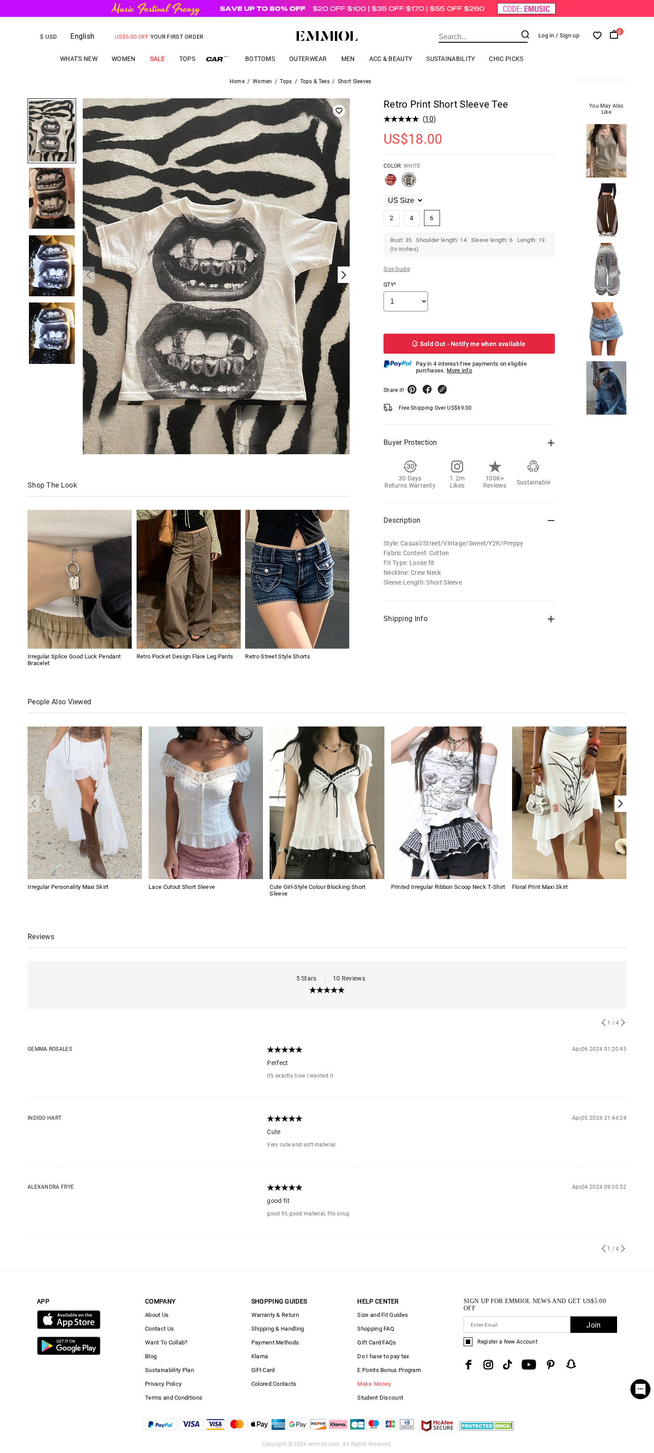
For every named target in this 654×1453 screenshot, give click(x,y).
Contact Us (159, 1328)
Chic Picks (506, 58)
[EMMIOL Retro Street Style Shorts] (297, 579)
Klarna (259, 1356)
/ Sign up (567, 35)
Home (237, 81)
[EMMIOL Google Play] (69, 1353)
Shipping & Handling (277, 1328)
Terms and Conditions (173, 1397)
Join (593, 1325)
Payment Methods (275, 1342)
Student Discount (380, 1397)
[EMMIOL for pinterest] (551, 1365)
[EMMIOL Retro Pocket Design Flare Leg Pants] (189, 579)
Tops (187, 58)
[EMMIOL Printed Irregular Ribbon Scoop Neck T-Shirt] (448, 802)
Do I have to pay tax (383, 1356)
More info (459, 370)
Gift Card (263, 1370)
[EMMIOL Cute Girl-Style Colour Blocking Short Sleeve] (327, 802)
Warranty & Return (275, 1315)
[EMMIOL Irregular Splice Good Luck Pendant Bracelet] (80, 579)
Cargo (220, 59)
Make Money (374, 1383)
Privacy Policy (163, 1383)
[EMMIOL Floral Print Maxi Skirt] (569, 802)
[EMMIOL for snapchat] (571, 1364)
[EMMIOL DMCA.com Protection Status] (486, 1431)
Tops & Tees (315, 81)
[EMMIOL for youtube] (529, 1365)
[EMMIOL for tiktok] (507, 1365)
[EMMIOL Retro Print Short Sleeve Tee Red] (390, 183)
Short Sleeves (354, 81)
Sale (157, 58)
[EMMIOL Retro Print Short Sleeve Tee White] (409, 183)
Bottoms (260, 58)
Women (124, 58)
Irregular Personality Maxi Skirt (68, 887)
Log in (546, 35)
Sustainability (450, 58)
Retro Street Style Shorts (277, 656)
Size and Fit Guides (382, 1315)
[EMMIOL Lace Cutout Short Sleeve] (206, 802)
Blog (151, 1356)
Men (348, 58)
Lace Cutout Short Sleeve (182, 887)
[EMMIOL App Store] (69, 1327)
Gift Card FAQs (376, 1342)
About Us (157, 1315)
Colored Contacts (274, 1383)
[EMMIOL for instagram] (488, 1365)
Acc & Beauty (390, 58)
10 (429, 119)
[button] (620, 803)
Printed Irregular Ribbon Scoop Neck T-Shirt (448, 887)
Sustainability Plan (169, 1370)
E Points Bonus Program (389, 1370)
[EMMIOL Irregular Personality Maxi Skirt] (85, 802)
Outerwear (308, 58)
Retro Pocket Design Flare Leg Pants (185, 656)
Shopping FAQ (375, 1328)
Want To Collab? (166, 1342)
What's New (78, 58)
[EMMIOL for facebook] (468, 1365)
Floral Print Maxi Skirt (540, 887)
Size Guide (397, 269)
